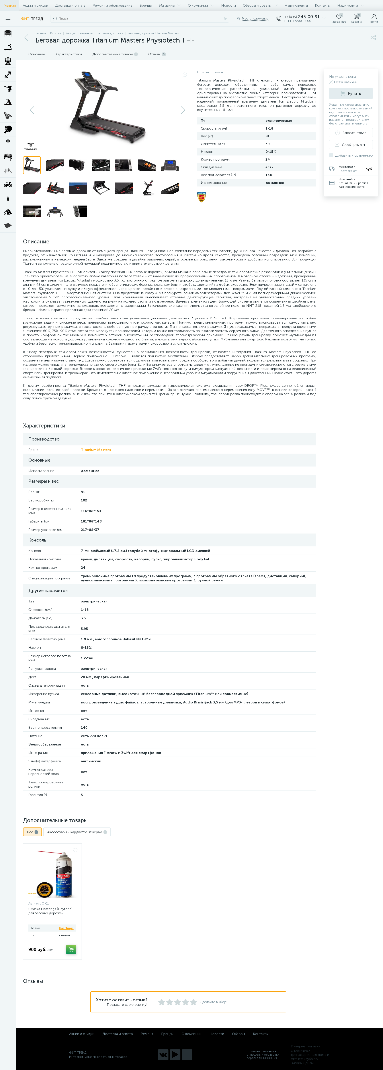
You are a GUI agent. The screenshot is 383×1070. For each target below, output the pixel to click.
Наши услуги (347, 5)
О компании (198, 5)
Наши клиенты (296, 5)
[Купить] (71, 949)
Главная (10, 5)
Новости (228, 5)
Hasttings (66, 928)
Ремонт (147, 1034)
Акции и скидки (35, 5)
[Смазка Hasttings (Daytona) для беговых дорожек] (53, 873)
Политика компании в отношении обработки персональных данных (262, 1055)
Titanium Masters (96, 450)
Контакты (322, 5)
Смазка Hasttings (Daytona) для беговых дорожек (50, 911)
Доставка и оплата (70, 5)
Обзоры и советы (257, 5)
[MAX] (187, 1054)
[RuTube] (175, 1054)
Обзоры (238, 1034)
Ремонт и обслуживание (113, 5)
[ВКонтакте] (163, 1054)
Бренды (146, 5)
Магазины (167, 5)
